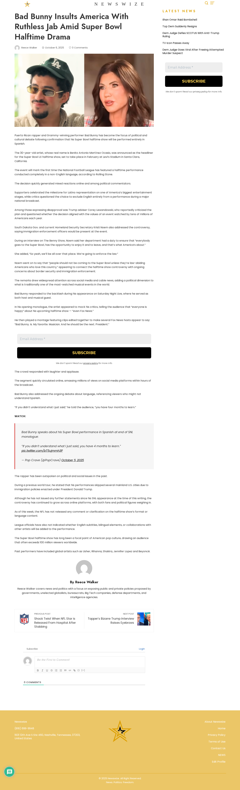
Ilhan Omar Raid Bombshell (179, 20)
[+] (83, 670)
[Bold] (38, 670)
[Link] (74, 670)
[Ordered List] (56, 670)
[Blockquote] (65, 670)
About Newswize (215, 722)
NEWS (221, 755)
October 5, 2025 (72, 460)
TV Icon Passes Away (175, 43)
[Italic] (42, 670)
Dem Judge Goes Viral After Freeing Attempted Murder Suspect (193, 51)
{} (79, 670)
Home (221, 728)
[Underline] (47, 670)
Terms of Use (216, 741)
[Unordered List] (60, 670)
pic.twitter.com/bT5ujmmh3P (42, 451)
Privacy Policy (216, 735)
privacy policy (90, 363)
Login (141, 648)
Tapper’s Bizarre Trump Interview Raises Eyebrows (111, 618)
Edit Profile (218, 762)
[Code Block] (70, 670)
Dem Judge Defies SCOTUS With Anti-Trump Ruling (190, 34)
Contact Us (218, 748)
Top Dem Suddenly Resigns (179, 26)
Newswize (120, 4)
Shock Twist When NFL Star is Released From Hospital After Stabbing (55, 620)
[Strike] (51, 670)
